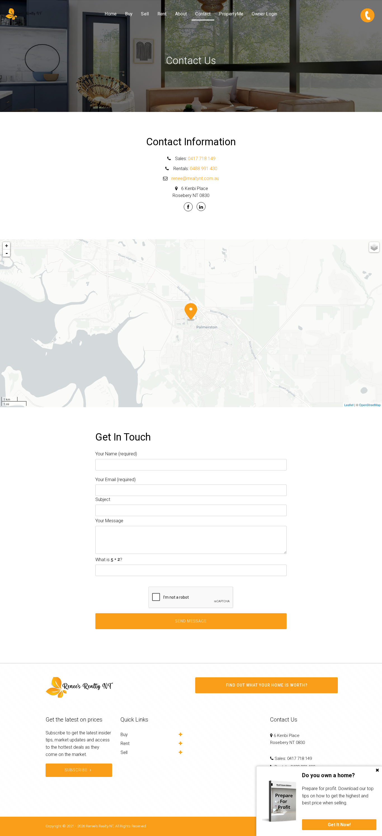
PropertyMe (231, 14)
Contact (203, 14)
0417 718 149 (201, 158)
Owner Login (264, 14)
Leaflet (348, 404)
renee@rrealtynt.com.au (195, 178)
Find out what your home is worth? (266, 685)
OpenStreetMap (370, 404)
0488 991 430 (203, 168)
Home (111, 14)
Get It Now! (339, 824)
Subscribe (76, 770)
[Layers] (374, 247)
